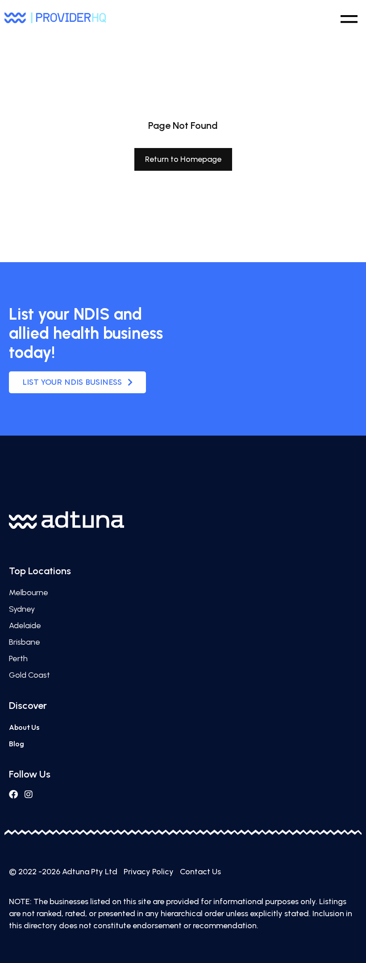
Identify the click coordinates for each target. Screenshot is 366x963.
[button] (349, 17)
